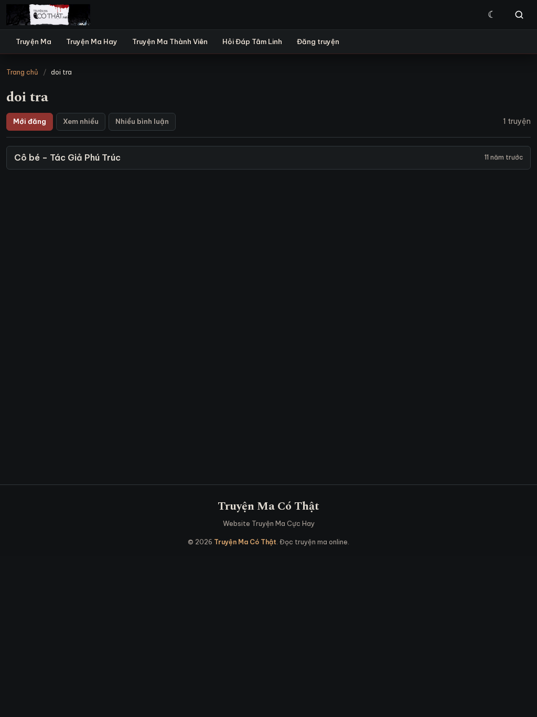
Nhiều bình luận (142, 121)
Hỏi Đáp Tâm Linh (252, 41)
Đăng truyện (318, 41)
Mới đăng (29, 121)
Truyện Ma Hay (91, 41)
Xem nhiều (81, 121)
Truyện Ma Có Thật (268, 506)
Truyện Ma (33, 41)
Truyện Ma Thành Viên (170, 41)
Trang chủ (22, 72)
